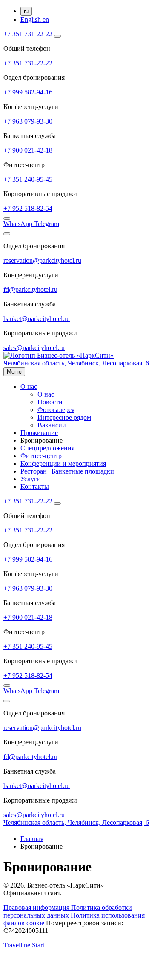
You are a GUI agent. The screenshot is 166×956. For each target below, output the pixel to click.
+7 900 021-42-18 (27, 150)
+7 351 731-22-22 (28, 34)
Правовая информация (37, 907)
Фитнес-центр (41, 455)
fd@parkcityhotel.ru (30, 289)
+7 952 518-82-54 (27, 208)
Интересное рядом (64, 417)
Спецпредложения (47, 448)
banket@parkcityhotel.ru (36, 318)
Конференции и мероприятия (63, 463)
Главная (31, 838)
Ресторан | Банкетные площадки (67, 471)
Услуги (30, 478)
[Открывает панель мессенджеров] (57, 36)
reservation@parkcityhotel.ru (42, 260)
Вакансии (51, 425)
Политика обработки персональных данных (67, 911)
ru (26, 11)
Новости (50, 402)
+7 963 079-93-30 (27, 121)
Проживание (39, 432)
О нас (28, 386)
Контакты (34, 486)
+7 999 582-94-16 (27, 92)
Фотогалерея (55, 409)
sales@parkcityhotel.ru (34, 347)
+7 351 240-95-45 (27, 179)
